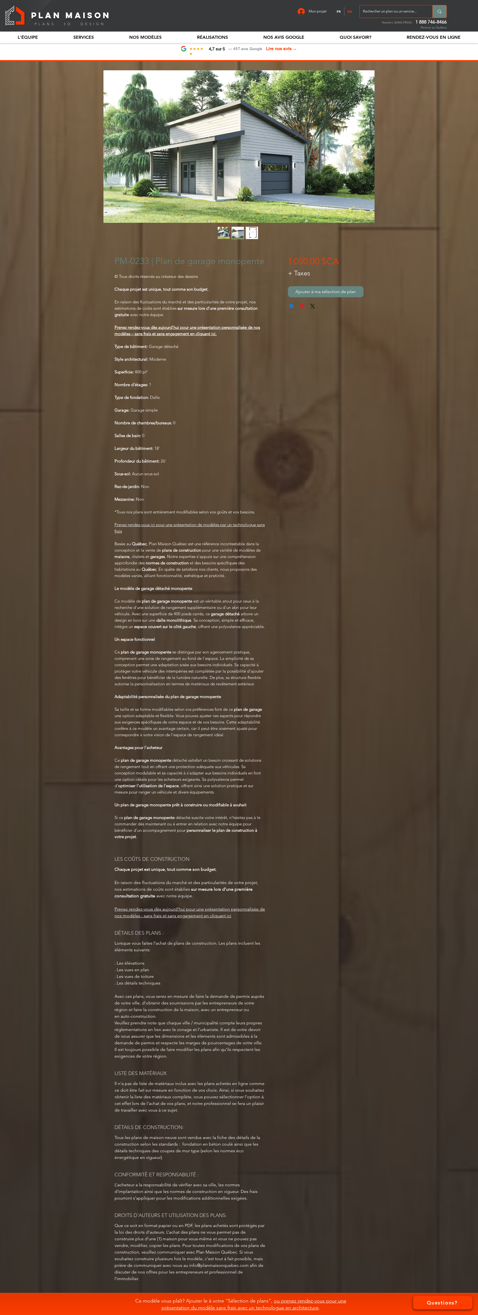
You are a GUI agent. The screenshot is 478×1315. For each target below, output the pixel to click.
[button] (27, 37)
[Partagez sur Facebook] (291, 306)
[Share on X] (312, 306)
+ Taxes (299, 273)
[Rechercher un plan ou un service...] (439, 11)
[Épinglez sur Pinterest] (302, 306)
